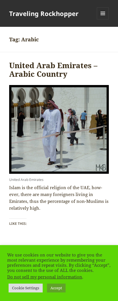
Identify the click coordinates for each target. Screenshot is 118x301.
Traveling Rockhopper (43, 13)
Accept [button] (56, 287)
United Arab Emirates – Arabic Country (53, 69)
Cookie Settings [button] (25, 287)
